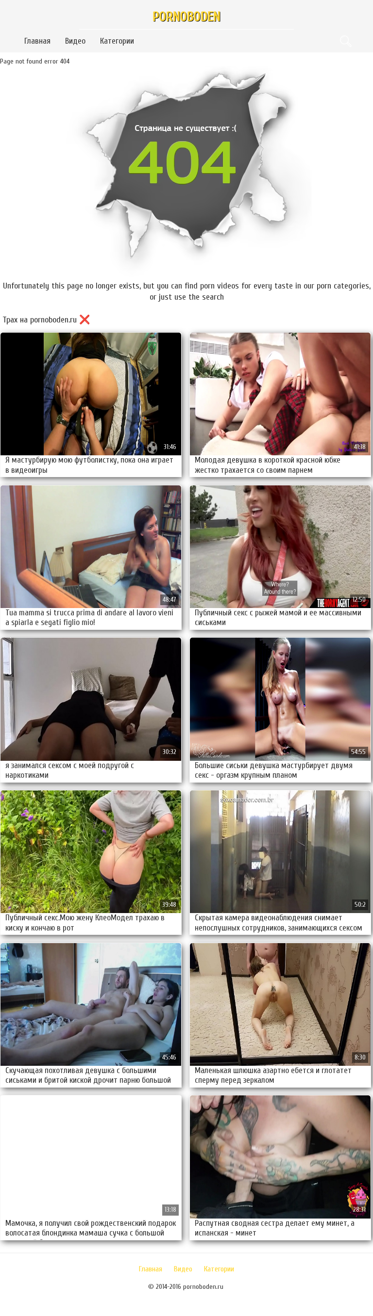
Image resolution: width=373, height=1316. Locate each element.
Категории (117, 41)
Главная (37, 41)
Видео (75, 41)
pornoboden (186, 16)
